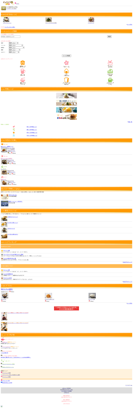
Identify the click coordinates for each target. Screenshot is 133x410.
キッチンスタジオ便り (10, 27)
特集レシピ (32, 126)
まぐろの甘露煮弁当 (8, 273)
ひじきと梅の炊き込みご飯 (9, 258)
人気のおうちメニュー (13, 216)
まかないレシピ (11, 228)
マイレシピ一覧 (6, 380)
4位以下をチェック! (127, 262)
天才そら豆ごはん (13, 194)
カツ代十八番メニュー (13, 222)
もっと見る (129, 24)
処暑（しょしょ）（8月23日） (16, 201)
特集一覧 (130, 121)
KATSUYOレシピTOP (7, 382)
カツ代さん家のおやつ (13, 234)
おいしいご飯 (6, 250)
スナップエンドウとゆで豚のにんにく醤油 (13, 254)
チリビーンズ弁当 (7, 277)
